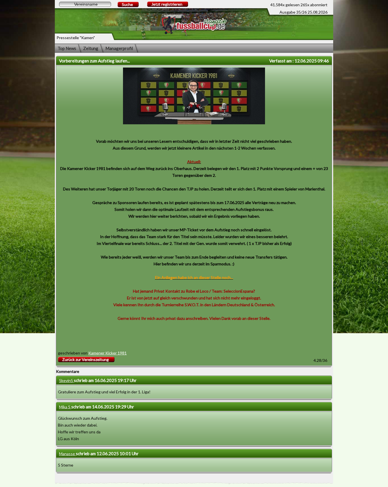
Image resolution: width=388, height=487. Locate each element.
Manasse (67, 453)
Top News (67, 48)
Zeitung (90, 48)
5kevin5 (66, 380)
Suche (127, 4)
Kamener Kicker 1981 (107, 352)
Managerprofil (119, 48)
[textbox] (85, 4)
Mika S (65, 406)
